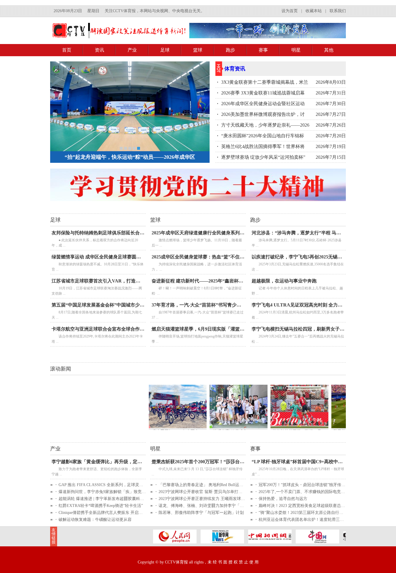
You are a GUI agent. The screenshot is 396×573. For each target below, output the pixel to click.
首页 (66, 50)
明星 (296, 50)
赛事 (263, 50)
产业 (132, 50)
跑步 (230, 50)
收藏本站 (314, 11)
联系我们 (338, 11)
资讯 (99, 50)
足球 (165, 50)
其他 (328, 50)
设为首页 (289, 11)
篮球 (197, 50)
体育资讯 (234, 69)
